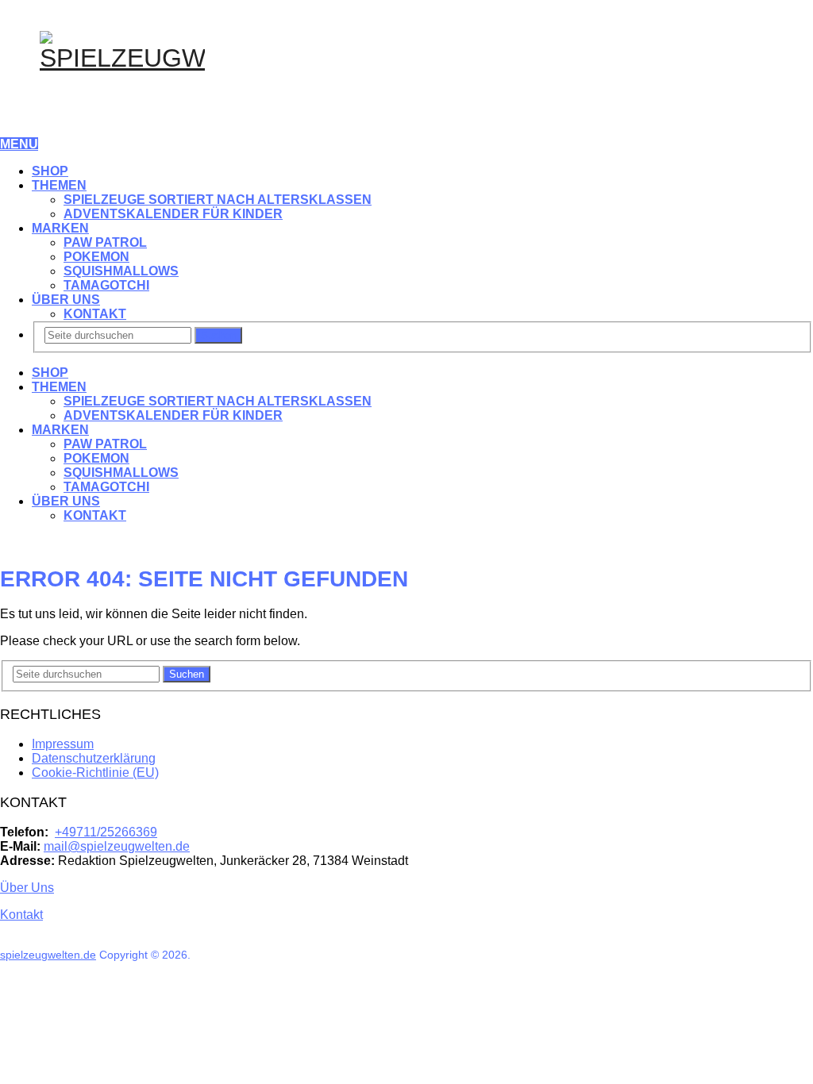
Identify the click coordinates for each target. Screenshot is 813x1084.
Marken (60, 228)
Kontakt (95, 314)
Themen (59, 185)
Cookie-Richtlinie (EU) (95, 772)
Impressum (63, 744)
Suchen (218, 335)
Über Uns (66, 299)
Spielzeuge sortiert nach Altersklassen (218, 199)
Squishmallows (121, 271)
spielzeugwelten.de (48, 954)
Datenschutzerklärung (94, 758)
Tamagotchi (106, 285)
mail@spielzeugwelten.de (117, 846)
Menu (19, 144)
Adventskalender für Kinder (173, 214)
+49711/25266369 (106, 832)
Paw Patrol (105, 242)
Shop (50, 171)
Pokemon (96, 256)
